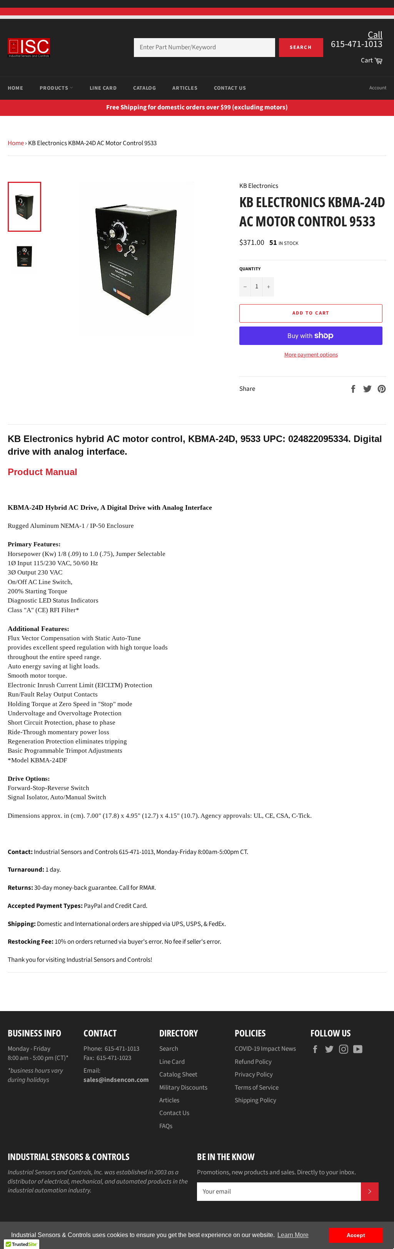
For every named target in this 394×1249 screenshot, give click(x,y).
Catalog (144, 88)
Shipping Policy (255, 1100)
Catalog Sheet (178, 1074)
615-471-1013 (122, 1048)
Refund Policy (253, 1062)
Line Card (103, 88)
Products (54, 88)
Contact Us (230, 88)
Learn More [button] (293, 1235)
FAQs (165, 1126)
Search (301, 47)
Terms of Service (257, 1087)
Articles (184, 88)
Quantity (249, 269)
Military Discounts (183, 1087)
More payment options (311, 355)
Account (377, 87)
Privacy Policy (254, 1074)
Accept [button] (356, 1235)
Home (15, 88)
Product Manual (42, 472)
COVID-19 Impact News (265, 1048)
